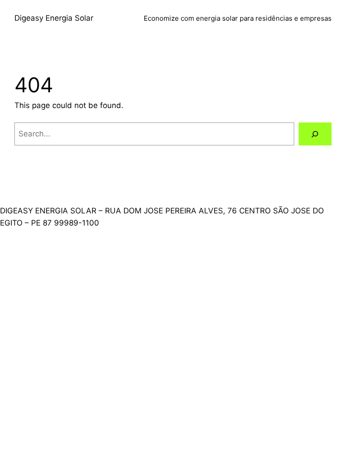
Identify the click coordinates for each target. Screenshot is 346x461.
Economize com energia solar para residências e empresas (238, 18)
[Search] (315, 133)
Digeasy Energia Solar (53, 18)
